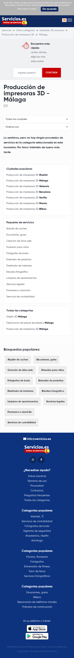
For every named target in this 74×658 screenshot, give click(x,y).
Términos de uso (37, 481)
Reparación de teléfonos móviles (37, 602)
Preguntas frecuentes (37, 495)
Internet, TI (37, 516)
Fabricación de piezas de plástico (30, 323)
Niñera (37, 597)
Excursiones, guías (16, 235)
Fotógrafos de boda (17, 253)
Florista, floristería (37, 557)
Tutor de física (37, 571)
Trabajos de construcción (37, 607)
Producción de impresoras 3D (26, 175)
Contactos (37, 490)
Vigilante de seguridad (37, 531)
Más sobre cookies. (27, 9)
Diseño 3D (16, 317)
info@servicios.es (39, 439)
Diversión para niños (17, 247)
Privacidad (37, 486)
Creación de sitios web (18, 241)
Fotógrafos (37, 561)
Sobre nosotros (37, 476)
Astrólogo (37, 540)
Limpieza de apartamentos (21, 278)
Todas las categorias (37, 500)
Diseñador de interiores (19, 266)
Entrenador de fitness (37, 566)
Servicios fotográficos (37, 576)
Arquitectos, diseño (37, 536)
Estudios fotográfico (17, 272)
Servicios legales (15, 284)
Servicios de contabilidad (20, 296)
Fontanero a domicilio (18, 290)
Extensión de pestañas (18, 259)
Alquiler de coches (16, 228)
